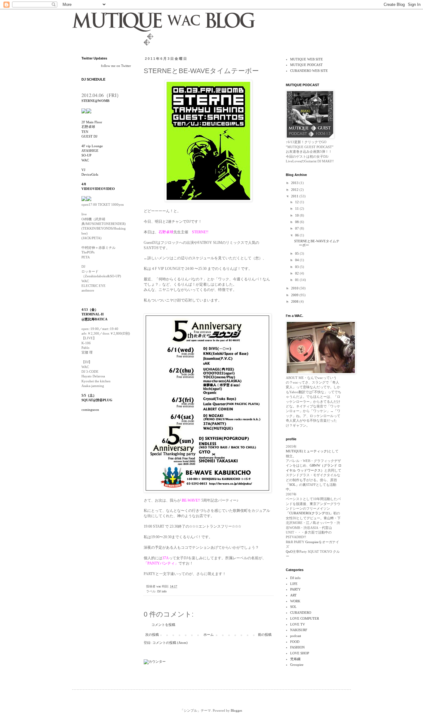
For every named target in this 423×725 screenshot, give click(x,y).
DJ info (162, 591)
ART (293, 595)
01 (297, 280)
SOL (293, 607)
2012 (295, 189)
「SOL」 (292, 484)
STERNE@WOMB (95, 101)
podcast (295, 636)
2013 (295, 183)
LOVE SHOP (299, 653)
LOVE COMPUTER (304, 618)
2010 (295, 288)
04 (297, 260)
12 (297, 202)
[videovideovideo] (88, 200)
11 (297, 208)
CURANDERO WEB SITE (309, 70)
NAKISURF (298, 630)
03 (297, 267)
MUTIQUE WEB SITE (306, 59)
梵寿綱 (295, 659)
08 (297, 222)
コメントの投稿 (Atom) (170, 642)
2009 (295, 295)
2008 (295, 301)
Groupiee (311, 542)
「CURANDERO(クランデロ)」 (309, 513)
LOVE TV (297, 624)
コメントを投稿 (163, 624)
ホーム (208, 634)
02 (297, 273)
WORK (295, 601)
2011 (295, 196)
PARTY (295, 589)
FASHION (297, 647)
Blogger (236, 710)
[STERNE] (83, 111)
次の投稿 (152, 634)
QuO (289, 551)
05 (297, 253)
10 (297, 215)
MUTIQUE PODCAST (306, 65)
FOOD (294, 642)
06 (297, 235)
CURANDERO (300, 612)
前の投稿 (265, 634)
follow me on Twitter (116, 66)
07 (297, 228)
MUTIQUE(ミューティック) (307, 451)
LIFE (294, 584)
